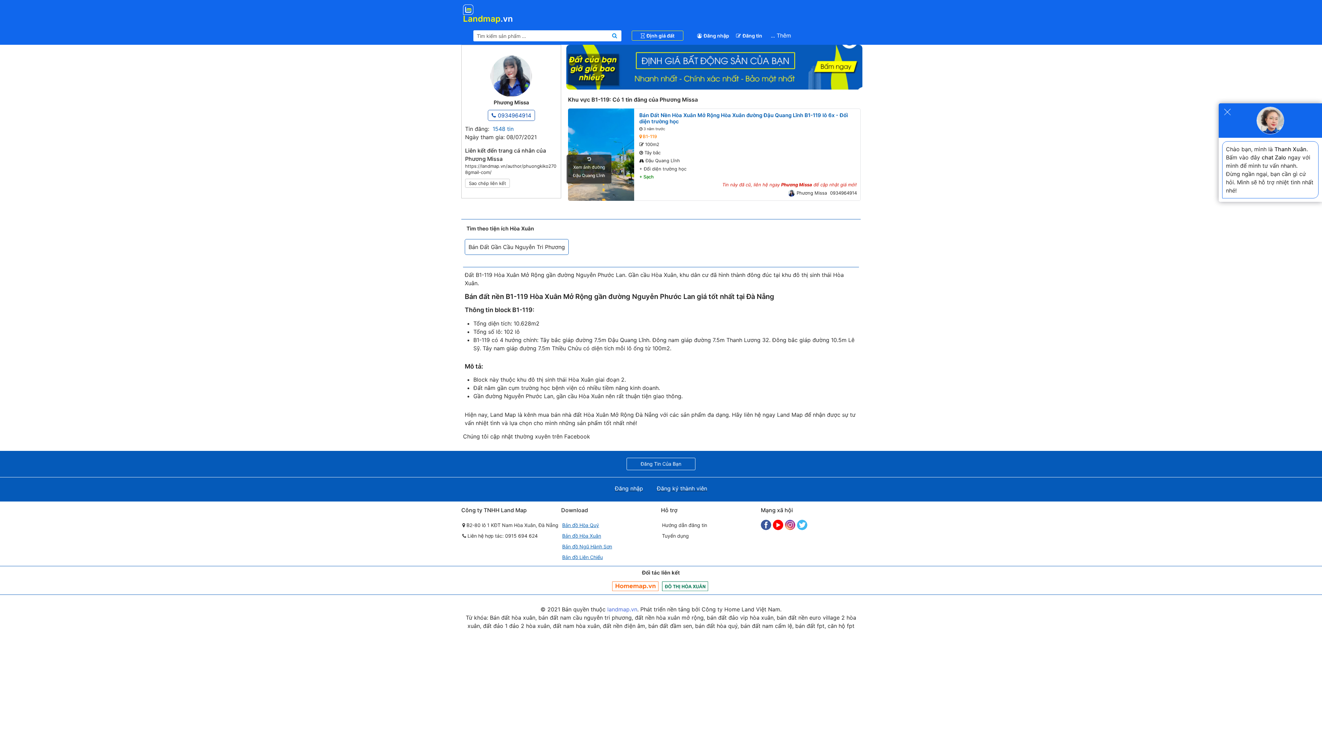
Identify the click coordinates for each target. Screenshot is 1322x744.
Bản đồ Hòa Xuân (581, 536)
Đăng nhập (716, 36)
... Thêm (781, 35)
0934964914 (513, 115)
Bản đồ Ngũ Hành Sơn (587, 546)
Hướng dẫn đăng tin (684, 525)
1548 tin (503, 128)
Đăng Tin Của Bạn (661, 464)
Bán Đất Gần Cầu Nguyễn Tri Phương (517, 247)
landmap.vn (622, 609)
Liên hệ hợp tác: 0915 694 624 (502, 536)
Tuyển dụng (675, 536)
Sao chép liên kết (487, 183)
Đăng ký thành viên (682, 488)
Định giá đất (660, 36)
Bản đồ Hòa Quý (580, 525)
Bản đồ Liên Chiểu (582, 557)
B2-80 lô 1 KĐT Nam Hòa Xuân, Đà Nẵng (511, 525)
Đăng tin (752, 36)
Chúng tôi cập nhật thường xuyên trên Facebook (526, 436)
